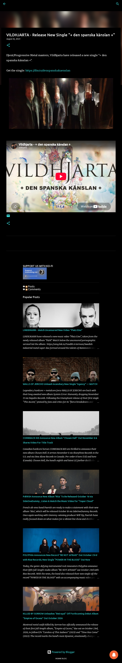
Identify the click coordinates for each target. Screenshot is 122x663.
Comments (34, 289)
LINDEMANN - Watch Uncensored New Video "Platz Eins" (52, 330)
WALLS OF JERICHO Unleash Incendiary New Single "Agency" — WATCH (60, 384)
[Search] (117, 4)
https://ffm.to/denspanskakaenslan (47, 70)
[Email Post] (8, 217)
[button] (8, 45)
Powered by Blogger (63, 652)
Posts (31, 286)
